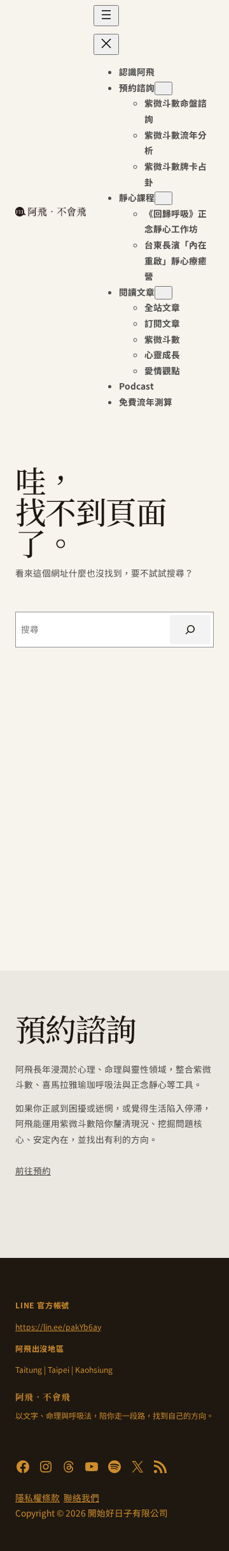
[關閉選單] (106, 44)
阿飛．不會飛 (42, 1396)
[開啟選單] (106, 15)
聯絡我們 (81, 1497)
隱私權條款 (37, 1497)
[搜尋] (190, 629)
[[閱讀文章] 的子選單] (163, 292)
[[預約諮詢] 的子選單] (163, 88)
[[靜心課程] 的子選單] (163, 198)
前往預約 (33, 1170)
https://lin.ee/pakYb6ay (58, 1327)
